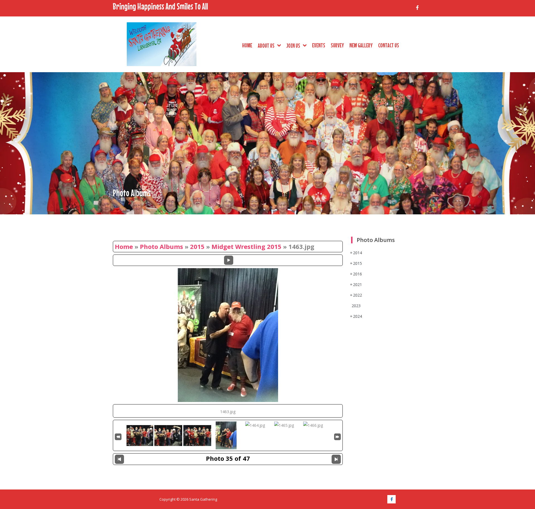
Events (318, 45)
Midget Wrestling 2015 (246, 246)
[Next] (336, 459)
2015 (197, 246)
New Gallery (361, 45)
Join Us (293, 45)
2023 (356, 305)
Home (247, 45)
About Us (266, 45)
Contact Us (388, 45)
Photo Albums (161, 246)
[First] (118, 436)
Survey (337, 45)
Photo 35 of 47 (228, 458)
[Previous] (119, 459)
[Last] (337, 436)
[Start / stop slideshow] (228, 260)
